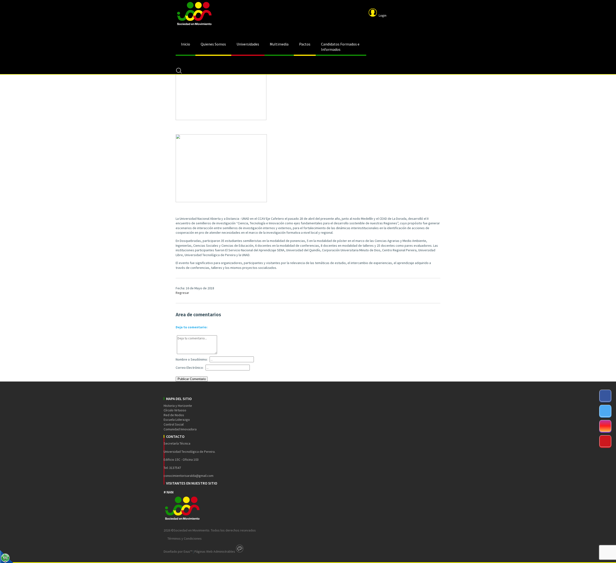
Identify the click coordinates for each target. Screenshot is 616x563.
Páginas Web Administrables (214, 551)
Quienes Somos (213, 44)
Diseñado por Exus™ (178, 551)
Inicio (185, 44)
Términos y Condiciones (184, 538)
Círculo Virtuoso (175, 410)
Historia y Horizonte (178, 405)
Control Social (174, 424)
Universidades (248, 44)
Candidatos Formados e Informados (340, 47)
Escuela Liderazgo (177, 419)
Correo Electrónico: (190, 367)
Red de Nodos (174, 415)
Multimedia (279, 44)
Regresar (182, 293)
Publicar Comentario (192, 379)
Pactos (304, 44)
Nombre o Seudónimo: (192, 359)
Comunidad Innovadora (180, 429)
